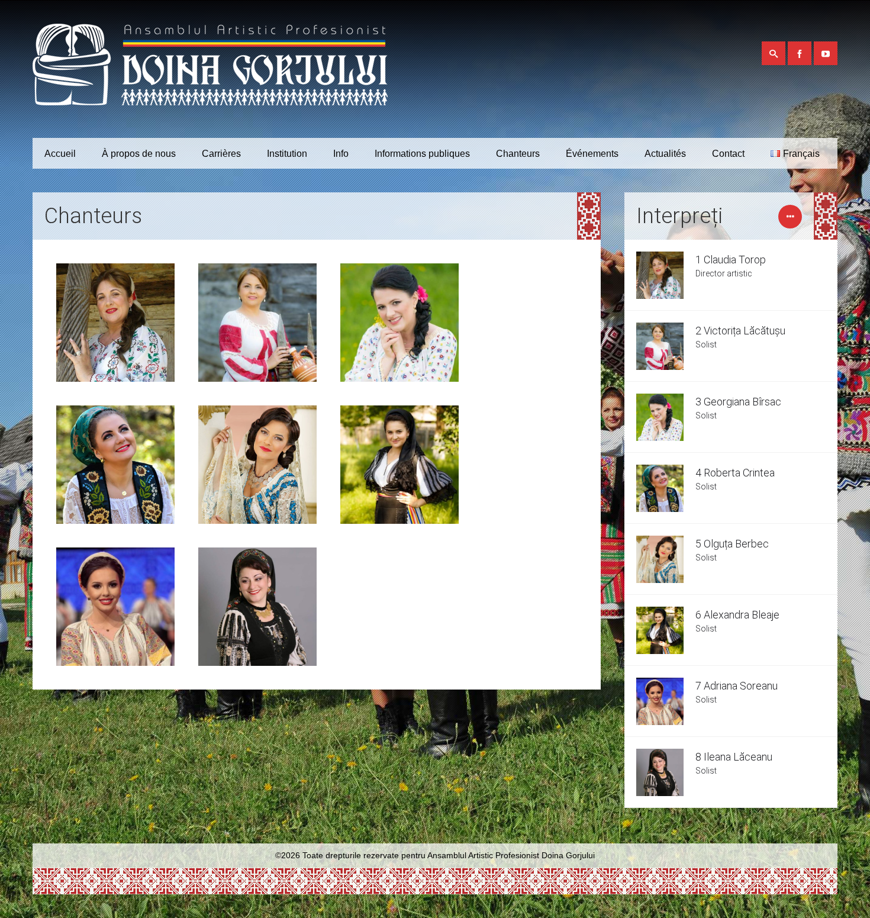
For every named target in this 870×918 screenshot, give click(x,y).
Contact (728, 154)
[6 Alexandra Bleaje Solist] (399, 464)
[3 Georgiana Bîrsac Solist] (399, 322)
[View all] (790, 222)
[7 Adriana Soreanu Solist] (115, 606)
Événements (592, 154)
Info (341, 154)
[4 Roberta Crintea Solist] (115, 464)
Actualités (665, 154)
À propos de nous (139, 154)
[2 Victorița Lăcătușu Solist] (257, 322)
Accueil (60, 154)
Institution (287, 154)
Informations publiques (422, 154)
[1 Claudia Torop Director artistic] (115, 322)
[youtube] (825, 53)
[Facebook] (799, 53)
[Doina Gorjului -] (210, 69)
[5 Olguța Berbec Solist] (257, 464)
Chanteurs (518, 154)
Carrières (221, 154)
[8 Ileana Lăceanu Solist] (257, 606)
